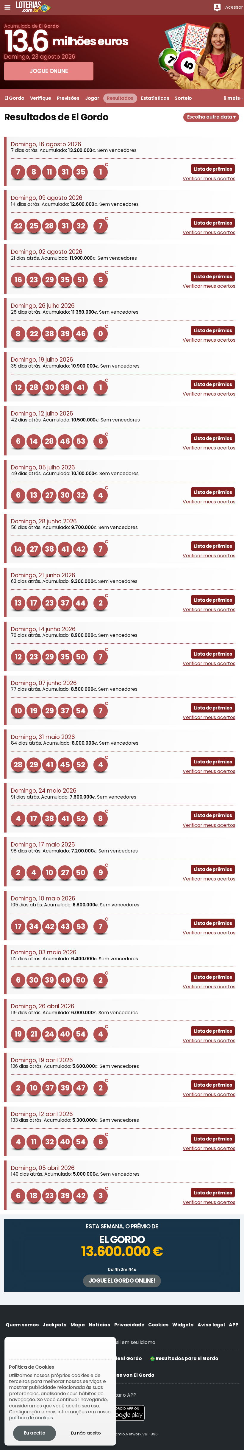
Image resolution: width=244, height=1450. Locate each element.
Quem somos (22, 1325)
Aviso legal (211, 1325)
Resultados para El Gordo (186, 1358)
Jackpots (54, 1325)
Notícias (99, 1325)
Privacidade (129, 1325)
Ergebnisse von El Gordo (124, 1375)
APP (233, 1325)
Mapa (78, 1325)
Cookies (158, 1325)
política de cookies (31, 1418)
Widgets (182, 1325)
